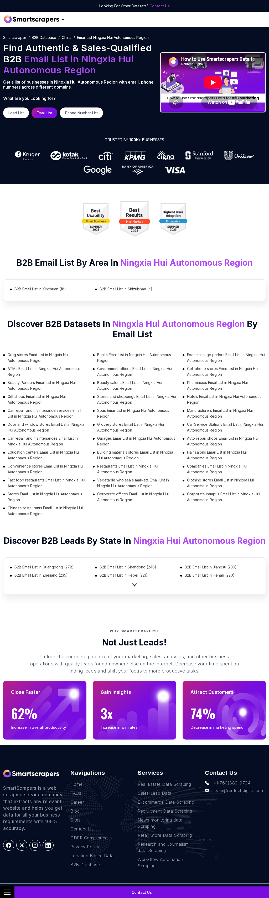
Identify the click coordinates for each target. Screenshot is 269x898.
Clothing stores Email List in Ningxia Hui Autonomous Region (220, 483)
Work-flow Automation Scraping (160, 862)
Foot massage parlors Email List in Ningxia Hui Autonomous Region (226, 357)
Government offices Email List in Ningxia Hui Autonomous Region (134, 371)
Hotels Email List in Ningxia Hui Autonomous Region (224, 399)
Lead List (16, 113)
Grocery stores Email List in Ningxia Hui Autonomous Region (130, 427)
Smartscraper (14, 37)
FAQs (75, 793)
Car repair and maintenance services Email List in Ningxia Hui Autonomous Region (44, 413)
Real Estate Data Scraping (164, 784)
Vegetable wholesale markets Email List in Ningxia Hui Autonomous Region (133, 483)
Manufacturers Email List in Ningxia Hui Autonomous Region (220, 413)
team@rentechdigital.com (239, 790)
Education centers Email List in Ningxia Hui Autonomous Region (44, 455)
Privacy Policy (84, 846)
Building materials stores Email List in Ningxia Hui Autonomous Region (135, 455)
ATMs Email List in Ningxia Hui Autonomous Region (44, 371)
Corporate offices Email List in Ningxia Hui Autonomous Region (133, 497)
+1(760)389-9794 (232, 783)
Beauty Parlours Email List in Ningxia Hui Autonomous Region (42, 385)
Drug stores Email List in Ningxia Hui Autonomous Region (38, 357)
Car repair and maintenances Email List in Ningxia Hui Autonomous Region (43, 441)
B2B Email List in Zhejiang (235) (41, 575)
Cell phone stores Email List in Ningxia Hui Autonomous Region (222, 371)
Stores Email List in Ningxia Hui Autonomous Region (45, 497)
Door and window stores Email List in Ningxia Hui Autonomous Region (46, 427)
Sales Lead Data (155, 793)
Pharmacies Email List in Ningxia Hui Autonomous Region (217, 385)
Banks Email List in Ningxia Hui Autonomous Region (134, 357)
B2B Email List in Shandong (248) (128, 567)
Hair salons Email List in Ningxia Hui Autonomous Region (217, 455)
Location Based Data (92, 855)
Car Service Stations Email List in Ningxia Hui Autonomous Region (225, 427)
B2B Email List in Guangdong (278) (44, 567)
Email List (44, 113)
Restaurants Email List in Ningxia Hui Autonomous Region (127, 469)
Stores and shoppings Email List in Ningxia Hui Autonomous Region (136, 399)
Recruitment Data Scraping (165, 811)
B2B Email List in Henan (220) (210, 575)
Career (77, 802)
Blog (75, 811)
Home (76, 784)
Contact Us (159, 6)
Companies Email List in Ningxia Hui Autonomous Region (217, 469)
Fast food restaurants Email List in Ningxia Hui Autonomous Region (46, 483)
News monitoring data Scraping (160, 823)
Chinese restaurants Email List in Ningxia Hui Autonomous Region (45, 511)
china (66, 37)
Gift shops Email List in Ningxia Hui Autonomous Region (37, 399)
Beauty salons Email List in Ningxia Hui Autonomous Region (129, 385)
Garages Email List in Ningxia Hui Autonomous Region (136, 441)
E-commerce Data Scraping (166, 802)
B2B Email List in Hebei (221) (124, 575)
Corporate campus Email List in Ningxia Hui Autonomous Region (223, 497)
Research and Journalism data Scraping (163, 847)
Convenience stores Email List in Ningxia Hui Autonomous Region (46, 469)
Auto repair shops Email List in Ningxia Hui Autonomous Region (222, 441)
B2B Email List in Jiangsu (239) (211, 567)
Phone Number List (81, 113)
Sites (75, 820)
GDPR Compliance (89, 837)
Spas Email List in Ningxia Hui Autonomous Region (133, 413)
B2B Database (44, 37)
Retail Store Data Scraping (165, 835)
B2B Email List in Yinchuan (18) (40, 289)
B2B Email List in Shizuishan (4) (126, 289)
